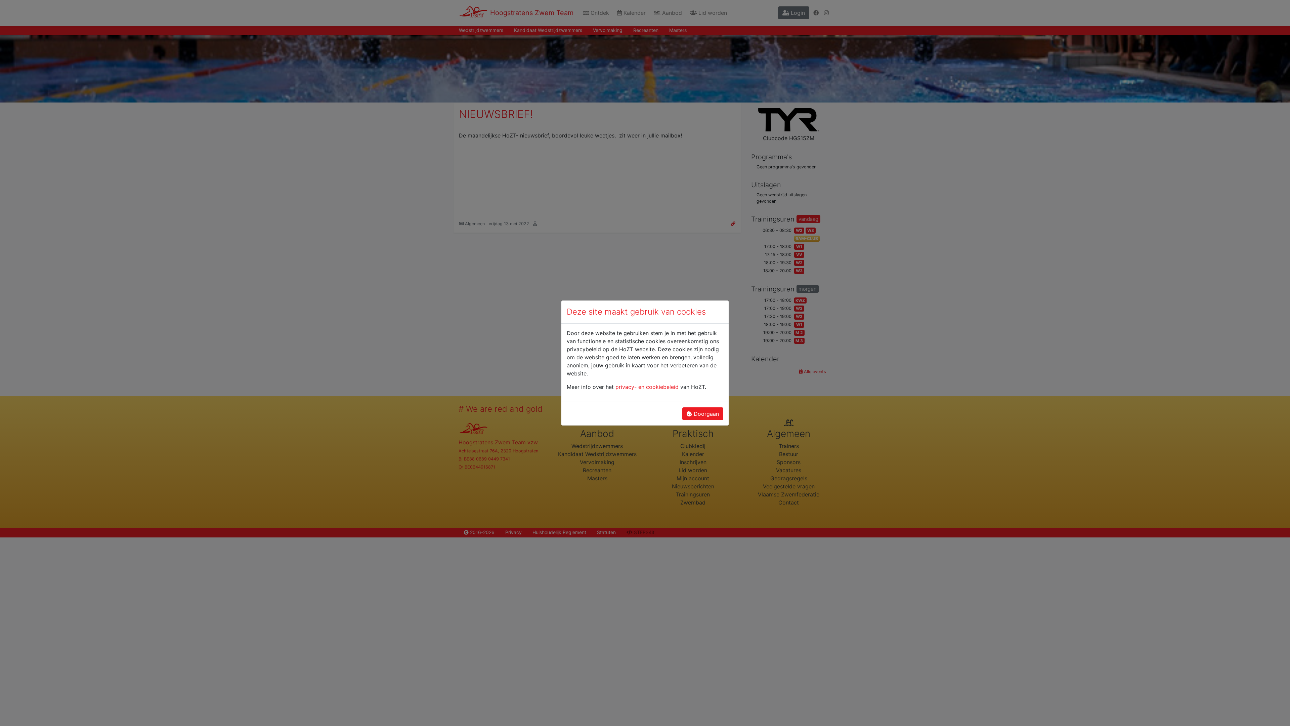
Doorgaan (705, 413)
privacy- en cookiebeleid (647, 387)
